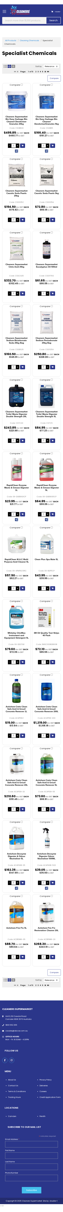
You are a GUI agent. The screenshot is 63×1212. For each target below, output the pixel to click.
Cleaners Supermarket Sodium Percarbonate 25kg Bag (47, 340)
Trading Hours (14, 1097)
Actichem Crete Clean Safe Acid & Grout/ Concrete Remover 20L (16, 782)
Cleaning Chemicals (29, 40)
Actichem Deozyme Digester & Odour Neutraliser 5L (16, 856)
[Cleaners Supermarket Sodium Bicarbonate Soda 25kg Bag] (16, 322)
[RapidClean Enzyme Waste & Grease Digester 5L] (46, 469)
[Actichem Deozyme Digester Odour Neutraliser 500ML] (46, 838)
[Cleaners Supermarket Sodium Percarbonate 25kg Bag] (46, 322)
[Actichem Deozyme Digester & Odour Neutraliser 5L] (16, 838)
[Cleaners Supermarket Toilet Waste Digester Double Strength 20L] (16, 396)
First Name (10, 1150)
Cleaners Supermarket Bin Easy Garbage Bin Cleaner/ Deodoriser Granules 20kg (17, 120)
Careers (43, 1091)
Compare (15, 84)
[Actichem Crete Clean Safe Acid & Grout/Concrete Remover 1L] (16, 691)
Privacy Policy (46, 1080)
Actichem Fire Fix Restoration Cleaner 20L (46, 929)
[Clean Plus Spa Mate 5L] (46, 544)
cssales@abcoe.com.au (16, 1031)
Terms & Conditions (17, 1091)
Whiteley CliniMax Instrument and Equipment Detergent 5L (16, 635)
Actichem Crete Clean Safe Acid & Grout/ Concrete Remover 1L (16, 709)
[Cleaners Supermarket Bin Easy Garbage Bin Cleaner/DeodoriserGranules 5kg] (46, 101)
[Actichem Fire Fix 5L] (16, 912)
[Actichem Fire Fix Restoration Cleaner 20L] (46, 912)
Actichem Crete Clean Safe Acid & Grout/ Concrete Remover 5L (46, 782)
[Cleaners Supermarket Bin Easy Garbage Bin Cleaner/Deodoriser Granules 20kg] (16, 101)
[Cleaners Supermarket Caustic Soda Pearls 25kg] (16, 175)
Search (53, 20)
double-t (53, 1201)
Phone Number (11, 1173)
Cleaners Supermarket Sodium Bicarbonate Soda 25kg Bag (17, 340)
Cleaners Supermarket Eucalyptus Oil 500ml (47, 265)
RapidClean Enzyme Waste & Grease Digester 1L (16, 487)
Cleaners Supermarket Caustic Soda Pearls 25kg (17, 193)
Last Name (10, 1161)
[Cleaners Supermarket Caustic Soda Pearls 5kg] (46, 175)
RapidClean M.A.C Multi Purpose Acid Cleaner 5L (16, 560)
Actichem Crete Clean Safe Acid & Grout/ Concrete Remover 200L (46, 709)
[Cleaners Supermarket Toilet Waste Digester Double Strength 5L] (46, 396)
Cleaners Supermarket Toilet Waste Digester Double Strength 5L (47, 414)
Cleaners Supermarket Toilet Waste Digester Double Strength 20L (17, 414)
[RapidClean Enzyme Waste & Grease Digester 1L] (16, 469)
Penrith (42, 1116)
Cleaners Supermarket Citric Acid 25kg (17, 265)
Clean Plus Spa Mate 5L (46, 559)
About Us (12, 1080)
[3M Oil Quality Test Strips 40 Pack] (46, 617)
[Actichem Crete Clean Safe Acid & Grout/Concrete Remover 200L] (46, 691)
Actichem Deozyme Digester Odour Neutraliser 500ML (46, 856)
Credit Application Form (50, 1097)
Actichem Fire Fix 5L (16, 928)
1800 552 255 (11, 1025)
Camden (12, 1116)
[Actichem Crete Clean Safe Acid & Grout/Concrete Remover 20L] (16, 764)
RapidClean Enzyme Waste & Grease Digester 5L (46, 487)
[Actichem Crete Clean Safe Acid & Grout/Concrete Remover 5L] (46, 764)
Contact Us (13, 1085)
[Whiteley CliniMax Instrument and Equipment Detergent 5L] (16, 617)
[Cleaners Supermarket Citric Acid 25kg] (16, 249)
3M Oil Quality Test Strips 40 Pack (46, 634)
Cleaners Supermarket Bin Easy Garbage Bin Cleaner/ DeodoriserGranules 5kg (46, 120)
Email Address (12, 1139)
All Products (10, 40)
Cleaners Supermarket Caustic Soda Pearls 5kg (46, 192)
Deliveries (44, 1085)
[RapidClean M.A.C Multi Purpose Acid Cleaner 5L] (16, 544)
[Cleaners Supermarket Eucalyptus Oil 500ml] (46, 249)
